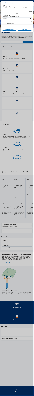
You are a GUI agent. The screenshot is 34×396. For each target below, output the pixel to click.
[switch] (31, 15)
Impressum (12, 8)
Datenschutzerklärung (5, 8)
